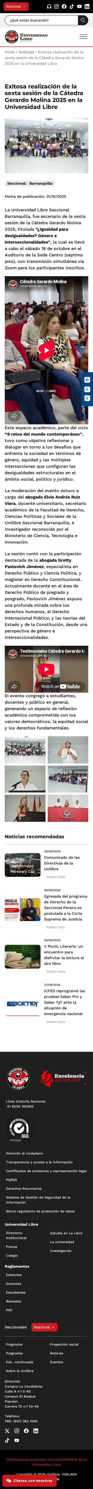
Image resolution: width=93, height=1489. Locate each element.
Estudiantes (16, 1292)
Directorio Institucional (16, 1235)
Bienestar (13, 1301)
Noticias (26, 52)
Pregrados (14, 1344)
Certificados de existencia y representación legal (46, 1171)
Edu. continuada (19, 1362)
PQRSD (11, 1180)
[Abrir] (83, 37)
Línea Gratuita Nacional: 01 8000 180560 (26, 1103)
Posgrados (14, 1353)
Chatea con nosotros (33, 1481)
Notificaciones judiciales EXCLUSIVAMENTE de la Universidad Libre (46, 1462)
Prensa (11, 1247)
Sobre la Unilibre (20, 1371)
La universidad (62, 1242)
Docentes (13, 1284)
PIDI (9, 1310)
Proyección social (64, 1344)
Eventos (56, 1362)
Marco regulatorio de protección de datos (40, 1211)
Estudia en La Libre (66, 1233)
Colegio (12, 1255)
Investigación (61, 1251)
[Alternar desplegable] (25, 6)
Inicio (10, 52)
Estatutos (14, 1275)
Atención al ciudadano (24, 1153)
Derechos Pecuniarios (23, 1188)
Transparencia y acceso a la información (39, 1162)
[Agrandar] (39, 742)
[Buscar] (83, 20)
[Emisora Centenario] (49, 6)
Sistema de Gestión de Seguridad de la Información (38, 1199)
